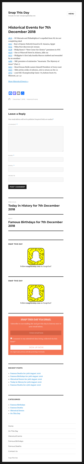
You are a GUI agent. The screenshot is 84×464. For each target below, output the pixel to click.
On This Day (15, 413)
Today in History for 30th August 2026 (26, 382)
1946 (10, 53)
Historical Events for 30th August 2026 (26, 379)
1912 (10, 44)
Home (10, 426)
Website (11, 175)
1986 (10, 61)
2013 (10, 73)
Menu (71, 14)
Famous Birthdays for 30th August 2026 (26, 376)
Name (11, 155)
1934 (10, 47)
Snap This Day (18, 12)
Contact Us (13, 451)
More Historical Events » (18, 81)
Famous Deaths (16, 408)
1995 (10, 70)
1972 (10, 55)
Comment (13, 124)
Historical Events (32, 99)
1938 (10, 50)
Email (11, 165)
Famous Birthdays (17, 405)
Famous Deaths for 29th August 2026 (25, 385)
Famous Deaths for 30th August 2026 (25, 373)
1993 (10, 67)
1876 (10, 38)
